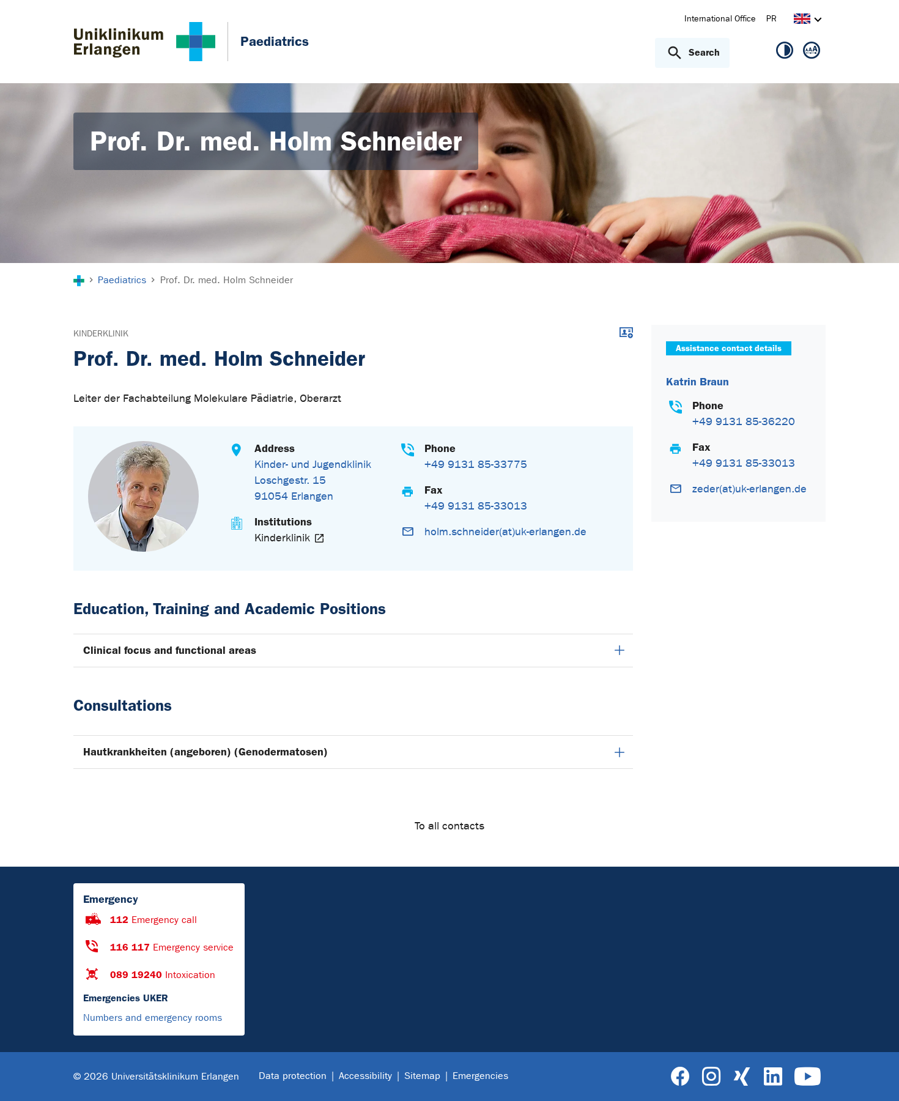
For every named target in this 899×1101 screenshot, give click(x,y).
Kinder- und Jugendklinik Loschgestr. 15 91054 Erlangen (312, 480)
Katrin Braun (697, 382)
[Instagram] (711, 1077)
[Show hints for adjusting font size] (811, 53)
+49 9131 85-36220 (743, 421)
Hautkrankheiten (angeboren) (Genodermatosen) (205, 751)
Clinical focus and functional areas (169, 650)
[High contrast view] (784, 53)
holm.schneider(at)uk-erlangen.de (505, 531)
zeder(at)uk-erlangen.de (749, 489)
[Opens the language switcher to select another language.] (802, 20)
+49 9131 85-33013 (475, 506)
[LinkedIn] (772, 1077)
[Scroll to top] (874, 1076)
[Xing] (742, 1077)
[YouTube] (807, 1077)
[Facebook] (680, 1077)
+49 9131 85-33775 (475, 464)
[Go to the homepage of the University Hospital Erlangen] (144, 41)
